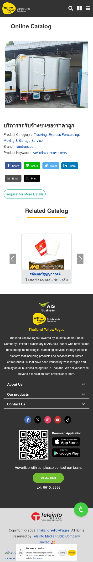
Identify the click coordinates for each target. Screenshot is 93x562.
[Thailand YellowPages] (37, 420)
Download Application (66, 433)
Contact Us (16, 404)
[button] (13, 165)
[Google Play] (71, 452)
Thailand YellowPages (46, 329)
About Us (14, 384)
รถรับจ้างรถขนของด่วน (50, 152)
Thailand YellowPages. (53, 530)
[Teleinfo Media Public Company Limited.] (46, 516)
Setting (62, 552)
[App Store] (71, 441)
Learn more (37, 558)
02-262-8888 (48, 478)
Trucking (40, 134)
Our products (18, 394)
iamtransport (26, 146)
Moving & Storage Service (23, 140)
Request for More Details (24, 194)
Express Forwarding (64, 134)
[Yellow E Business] (27, 420)
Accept (72, 552)
